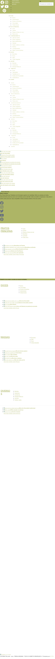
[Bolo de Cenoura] (27, 176)
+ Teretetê (13, 68)
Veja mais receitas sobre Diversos (12, 413)
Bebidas (14, 63)
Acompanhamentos (15, 35)
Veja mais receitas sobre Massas (12, 361)
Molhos (14, 46)
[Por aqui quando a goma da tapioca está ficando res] (34, 439)
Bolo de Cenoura (4, 178)
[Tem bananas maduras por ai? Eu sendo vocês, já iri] (21, 591)
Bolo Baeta (3, 160)
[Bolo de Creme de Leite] (27, 180)
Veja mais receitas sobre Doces (11, 308)
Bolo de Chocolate (5, 153)
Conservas (15, 64)
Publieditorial (15, 77)
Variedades (15, 72)
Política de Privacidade (17, 75)
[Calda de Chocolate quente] (27, 155)
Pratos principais (14, 26)
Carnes (14, 30)
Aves (13, 28)
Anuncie (14, 4)
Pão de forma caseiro (6, 167)
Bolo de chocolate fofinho (7, 174)
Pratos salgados (16, 39)
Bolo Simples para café (6, 170)
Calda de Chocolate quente (7, 156)
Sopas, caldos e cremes (18, 44)
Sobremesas (15, 19)
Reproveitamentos (16, 41)
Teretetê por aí (15, 74)
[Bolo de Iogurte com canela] (27, 183)
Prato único (15, 34)
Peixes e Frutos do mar (18, 32)
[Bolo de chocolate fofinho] (27, 173)
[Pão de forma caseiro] (27, 166)
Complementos (16, 48)
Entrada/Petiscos (16, 66)
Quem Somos (15, 0)
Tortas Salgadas (16, 59)
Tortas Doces (15, 25)
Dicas (13, 70)
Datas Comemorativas (17, 50)
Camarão (25, 235)
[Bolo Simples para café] (27, 169)
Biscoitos (14, 54)
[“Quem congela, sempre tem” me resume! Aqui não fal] (48, 570)
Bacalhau (25, 233)
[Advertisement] (27, 268)
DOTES (52, 656)
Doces (11, 15)
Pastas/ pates (18, 400)
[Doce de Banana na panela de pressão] (27, 162)
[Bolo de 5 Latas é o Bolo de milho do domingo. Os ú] (7, 576)
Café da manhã (16, 37)
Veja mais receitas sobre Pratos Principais (14, 254)
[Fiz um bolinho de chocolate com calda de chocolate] (48, 475)
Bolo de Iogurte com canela (7, 185)
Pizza (13, 55)
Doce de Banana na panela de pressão (10, 163)
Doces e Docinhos (16, 21)
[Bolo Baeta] (27, 158)
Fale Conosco (16, 2)
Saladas (14, 43)
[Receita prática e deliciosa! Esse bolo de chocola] (21, 470)
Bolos (13, 17)
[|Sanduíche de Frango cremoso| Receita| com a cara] (7, 448)
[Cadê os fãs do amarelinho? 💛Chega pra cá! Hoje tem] (34, 567)
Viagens (12, 79)
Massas (12, 52)
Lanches (12, 61)
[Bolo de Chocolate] (27, 151)
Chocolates (15, 23)
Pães (13, 57)
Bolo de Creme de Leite (6, 181)
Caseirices (17, 393)
